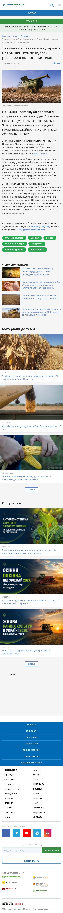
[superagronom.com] (13, 5)
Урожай (24, 36)
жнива (49, 237)
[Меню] (59, 5)
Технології (31, 731)
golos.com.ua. (40, 153)
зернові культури (14, 243)
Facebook (35, 226)
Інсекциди (9, 784)
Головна (6, 36)
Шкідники (38, 784)
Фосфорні (37, 798)
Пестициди (10, 770)
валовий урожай (14, 249)
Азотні (36, 793)
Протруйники (10, 793)
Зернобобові (10, 812)
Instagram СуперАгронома (32, 229)
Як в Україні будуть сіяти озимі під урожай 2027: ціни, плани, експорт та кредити (31, 28)
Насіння (8, 803)
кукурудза (36, 243)
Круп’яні (36, 770)
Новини (15, 36)
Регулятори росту (12, 789)
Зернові (8, 808)
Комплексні (38, 808)
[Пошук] (52, 5)
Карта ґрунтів (31, 756)
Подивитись (31, 743)
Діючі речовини (31, 750)
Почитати (31, 737)
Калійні (36, 803)
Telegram (45, 226)
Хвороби (37, 817)
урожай (35, 237)
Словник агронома (31, 762)
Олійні (7, 817)
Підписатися (51, 850)
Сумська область (14, 237)
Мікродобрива (39, 812)
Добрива (37, 789)
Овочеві (36, 779)
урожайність (37, 249)
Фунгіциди (9, 779)
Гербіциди (9, 775)
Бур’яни (8, 798)
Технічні (36, 775)
